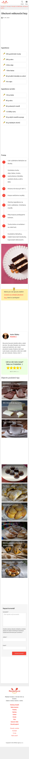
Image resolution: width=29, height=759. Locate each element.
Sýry (14, 719)
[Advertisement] (14, 31)
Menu (26, 4)
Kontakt (14, 731)
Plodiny (14, 709)
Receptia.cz (3, 6)
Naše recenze (14, 707)
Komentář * (6, 612)
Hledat (22, 4)
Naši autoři (14, 735)
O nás (14, 733)
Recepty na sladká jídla (17, 6)
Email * (4, 645)
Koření (14, 714)
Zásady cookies (14, 728)
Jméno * (5, 637)
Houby (14, 717)
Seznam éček (14, 722)
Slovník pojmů (14, 724)
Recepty (9, 6)
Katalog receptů (14, 705)
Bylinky (14, 712)
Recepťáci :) (13, 336)
